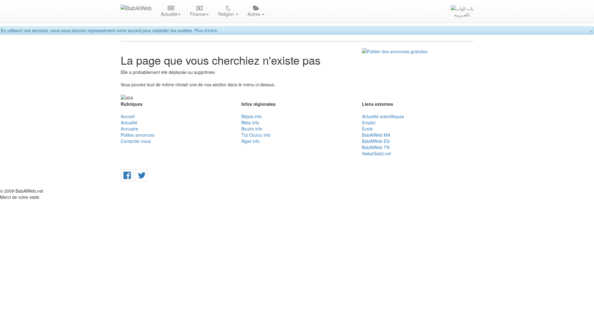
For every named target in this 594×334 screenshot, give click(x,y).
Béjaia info (251, 116)
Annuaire (129, 129)
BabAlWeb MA (376, 135)
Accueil (128, 116)
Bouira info (251, 129)
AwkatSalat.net (376, 153)
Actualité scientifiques (383, 116)
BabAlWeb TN (376, 147)
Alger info (250, 141)
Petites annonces (137, 135)
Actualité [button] (169, 14)
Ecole (367, 129)
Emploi (368, 122)
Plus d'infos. (206, 30)
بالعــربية (462, 14)
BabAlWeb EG (376, 141)
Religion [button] (226, 14)
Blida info (250, 122)
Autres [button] (254, 14)
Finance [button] (198, 14)
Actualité (129, 122)
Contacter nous (136, 141)
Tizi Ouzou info (256, 135)
